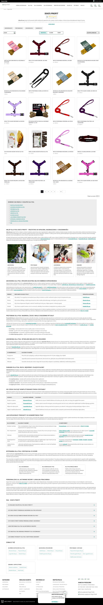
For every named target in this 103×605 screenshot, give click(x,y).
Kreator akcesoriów (59, 5)
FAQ (11, 222)
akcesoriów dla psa (45, 238)
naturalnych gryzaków (31, 323)
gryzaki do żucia (89, 435)
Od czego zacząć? (14, 215)
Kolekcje (69, 5)
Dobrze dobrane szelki (64, 430)
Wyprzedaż (5, 589)
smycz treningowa (46, 290)
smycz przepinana (18, 290)
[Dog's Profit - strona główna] (8, 5)
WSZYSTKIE (43, 32)
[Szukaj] (92, 5)
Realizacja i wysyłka (25, 582)
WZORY (59, 32)
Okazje (82, 5)
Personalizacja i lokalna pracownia (19, 221)
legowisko (61, 436)
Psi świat (76, 5)
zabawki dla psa (92, 238)
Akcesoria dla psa (27, 400)
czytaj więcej (51, 24)
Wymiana (21, 584)
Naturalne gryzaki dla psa (75, 553)
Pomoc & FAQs (4, 1)
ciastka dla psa (83, 325)
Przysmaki (19, 28)
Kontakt (38, 582)
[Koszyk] (99, 5)
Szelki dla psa (86, 297)
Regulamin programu (59, 589)
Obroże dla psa (86, 300)
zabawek (65, 444)
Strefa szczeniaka (21, 5)
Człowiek (5, 586)
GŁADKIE (51, 32)
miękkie (81, 439)
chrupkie (85, 439)
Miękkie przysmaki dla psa (76, 556)
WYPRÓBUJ (55, 602)
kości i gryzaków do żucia (61, 325)
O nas (37, 584)
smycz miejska (82, 288)
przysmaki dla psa (72, 238)
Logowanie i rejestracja (60, 584)
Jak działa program (58, 586)
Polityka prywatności (42, 591)
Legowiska (29, 28)
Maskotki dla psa (12, 570)
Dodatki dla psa (86, 306)
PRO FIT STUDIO (84, 310)
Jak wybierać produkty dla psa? (18, 217)
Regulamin (39, 589)
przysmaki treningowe (70, 323)
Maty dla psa (20, 570)
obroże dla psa (72, 284)
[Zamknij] (65, 593)
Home (5, 9)
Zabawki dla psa (14, 213)
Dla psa (30, 5)
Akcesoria (8, 28)
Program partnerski (59, 582)
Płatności (22, 591)
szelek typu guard (37, 287)
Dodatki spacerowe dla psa (45, 553)
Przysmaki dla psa (14, 209)
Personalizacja (62, 426)
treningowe (75, 439)
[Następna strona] (64, 191)
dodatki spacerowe (90, 284)
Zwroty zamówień (24, 589)
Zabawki (39, 28)
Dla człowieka (38, 5)
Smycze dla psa (86, 303)
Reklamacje (22, 586)
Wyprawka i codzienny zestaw (17, 219)
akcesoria (65, 435)
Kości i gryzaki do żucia (88, 553)
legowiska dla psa (83, 238)
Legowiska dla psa (14, 211)
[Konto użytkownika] (96, 5)
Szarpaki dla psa (22, 567)
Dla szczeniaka (48, 5)
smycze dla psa (80, 284)
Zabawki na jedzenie (13, 567)
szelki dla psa (65, 284)
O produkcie (39, 586)
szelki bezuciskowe (51, 287)
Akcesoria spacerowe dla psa (17, 207)
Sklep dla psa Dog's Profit (16, 205)
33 (61, 191)
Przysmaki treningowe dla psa (76, 550)
